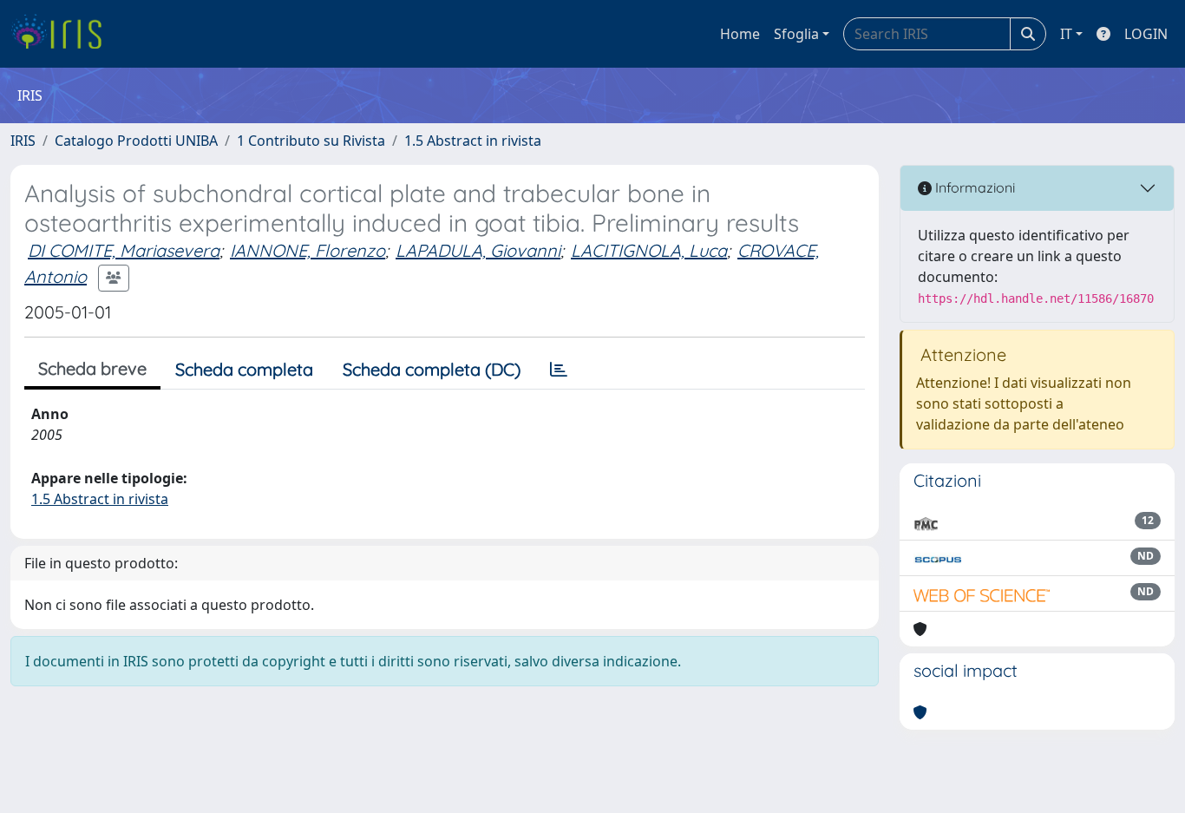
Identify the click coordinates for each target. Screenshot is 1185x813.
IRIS (23, 140)
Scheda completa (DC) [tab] (431, 369)
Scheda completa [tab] (244, 369)
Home (740, 33)
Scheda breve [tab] (92, 368)
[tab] (558, 369)
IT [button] (1066, 33)
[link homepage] (62, 33)
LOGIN (1146, 33)
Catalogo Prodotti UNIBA (136, 140)
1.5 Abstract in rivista (472, 140)
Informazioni (973, 187)
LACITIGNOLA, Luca (649, 250)
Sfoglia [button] (796, 33)
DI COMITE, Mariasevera (123, 250)
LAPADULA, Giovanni (478, 250)
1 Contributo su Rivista (311, 140)
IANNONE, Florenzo (307, 250)
